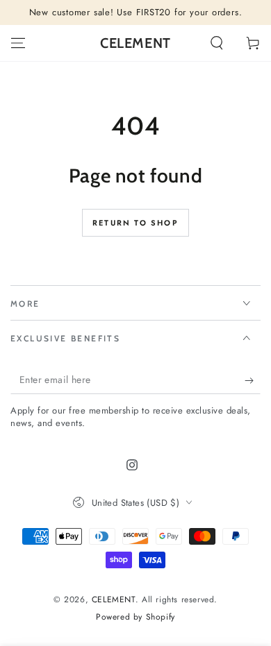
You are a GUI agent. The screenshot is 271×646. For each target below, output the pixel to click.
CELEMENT (114, 599)
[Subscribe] (253, 380)
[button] (217, 43)
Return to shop (135, 222)
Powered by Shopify (135, 617)
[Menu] (18, 43)
